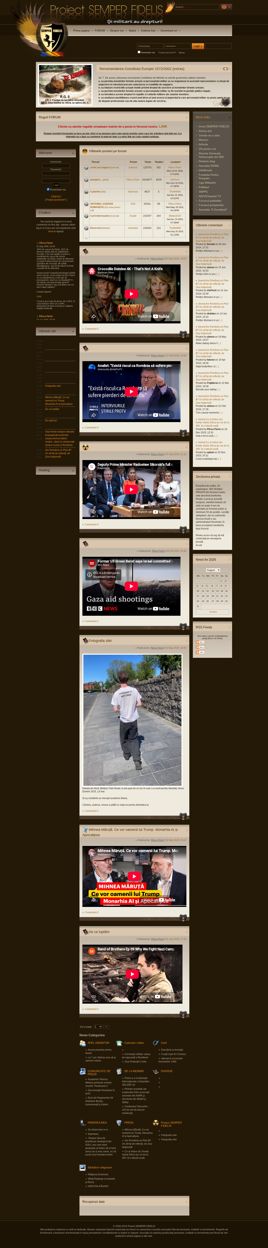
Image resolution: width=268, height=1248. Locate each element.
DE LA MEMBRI (134, 1071)
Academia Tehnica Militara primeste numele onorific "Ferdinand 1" (98, 1082)
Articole (203, 144)
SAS (133, 203)
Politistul (204, 187)
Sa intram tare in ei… (99, 1129)
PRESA (128, 1122)
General (114, 167)
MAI (106, 180)
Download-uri (169, 30)
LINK (163, 126)
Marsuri (203, 139)
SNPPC (203, 191)
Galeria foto (148, 30)
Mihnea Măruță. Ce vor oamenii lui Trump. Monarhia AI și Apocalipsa (59, 400)
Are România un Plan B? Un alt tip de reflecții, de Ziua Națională (58, 453)
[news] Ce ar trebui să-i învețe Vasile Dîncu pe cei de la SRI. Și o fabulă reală (212, 422)
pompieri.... (96, 179)
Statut (132, 30)
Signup (181, 52)
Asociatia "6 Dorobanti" (213, 209)
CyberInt (95, 191)
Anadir (133, 215)
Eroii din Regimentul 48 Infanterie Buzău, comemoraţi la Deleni (99, 1101)
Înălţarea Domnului (98, 1174)
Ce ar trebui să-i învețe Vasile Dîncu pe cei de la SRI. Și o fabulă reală (135, 1155)
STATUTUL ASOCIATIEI (129, 87)
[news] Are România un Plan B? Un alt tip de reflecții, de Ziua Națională (212, 237)
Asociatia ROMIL (209, 165)
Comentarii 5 (92, 524)
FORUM (100, 30)
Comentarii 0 (92, 329)
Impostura (93, 1134)
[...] (220, 250)
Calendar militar (134, 1042)
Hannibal (133, 228)
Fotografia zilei (53, 386)
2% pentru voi (207, 148)
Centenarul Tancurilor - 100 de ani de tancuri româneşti (135, 1110)
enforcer (133, 167)
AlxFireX (175, 179)
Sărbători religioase (100, 1167)
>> (106, 1026)
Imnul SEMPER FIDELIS (214, 126)
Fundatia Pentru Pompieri (209, 176)
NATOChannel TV (210, 196)
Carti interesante (99, 215)
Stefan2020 (175, 215)
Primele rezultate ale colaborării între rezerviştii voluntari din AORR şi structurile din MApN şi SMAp (135, 1096)
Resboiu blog (207, 161)
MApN (106, 228)
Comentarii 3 (92, 427)
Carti (164, 1042)
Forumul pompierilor (211, 205)
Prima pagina (81, 30)
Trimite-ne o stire (209, 135)
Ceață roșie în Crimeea (173, 1054)
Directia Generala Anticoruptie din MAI (211, 155)
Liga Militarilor (207, 182)
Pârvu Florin (46, 243)
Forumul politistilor (210, 200)
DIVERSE (167, 1071)
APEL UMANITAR (98, 1042)
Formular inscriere (126, 91)
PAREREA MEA (97, 1122)
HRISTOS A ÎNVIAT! (98, 1186)
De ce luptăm (52, 409)
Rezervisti (96, 228)
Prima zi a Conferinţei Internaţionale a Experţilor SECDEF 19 (135, 1081)
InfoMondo (205, 170)
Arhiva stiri (205, 131)
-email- (127, 101)
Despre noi (117, 30)
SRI (103, 192)
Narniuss (133, 191)
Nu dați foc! (51, 420)
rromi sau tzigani (99, 167)
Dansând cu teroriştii (172, 1049)
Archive (213, 612)
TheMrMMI (175, 191)
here (50, 231)
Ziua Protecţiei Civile (136, 1061)
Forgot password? (167, 52)
